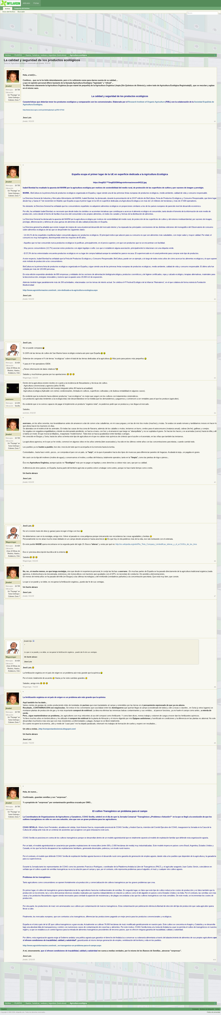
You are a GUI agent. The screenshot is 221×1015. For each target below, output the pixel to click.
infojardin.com (20, 1012)
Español (4, 1009)
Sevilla (17, 406)
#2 (215, 299)
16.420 (17, 363)
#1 (215, 121)
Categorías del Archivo (22, 8)
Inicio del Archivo (8, 12)
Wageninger (11, 359)
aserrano (9, 399)
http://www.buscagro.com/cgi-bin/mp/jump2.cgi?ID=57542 (43, 110)
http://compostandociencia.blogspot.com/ (57, 729)
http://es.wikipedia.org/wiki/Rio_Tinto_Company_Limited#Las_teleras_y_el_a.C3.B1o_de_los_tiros (156, 544)
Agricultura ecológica (18, 63)
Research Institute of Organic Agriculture (146, 102)
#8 (215, 687)
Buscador (21, 12)
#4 (215, 413)
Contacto (195, 1009)
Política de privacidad (213, 1012)
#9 (215, 743)
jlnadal (41, 63)
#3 (215, 378)
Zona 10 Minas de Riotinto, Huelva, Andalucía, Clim (13, 370)
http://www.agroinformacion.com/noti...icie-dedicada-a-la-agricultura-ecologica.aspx (60, 290)
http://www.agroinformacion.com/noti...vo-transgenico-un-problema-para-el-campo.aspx (62, 945)
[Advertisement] (80, 34)
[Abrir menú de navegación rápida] (215, 55)
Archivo (7, 8)
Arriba (217, 1009)
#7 (215, 596)
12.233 (17, 403)
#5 (215, 482)
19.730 (17, 90)
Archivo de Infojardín (207, 1009)
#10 (214, 960)
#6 (215, 561)
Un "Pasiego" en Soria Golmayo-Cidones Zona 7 (14, 97)
